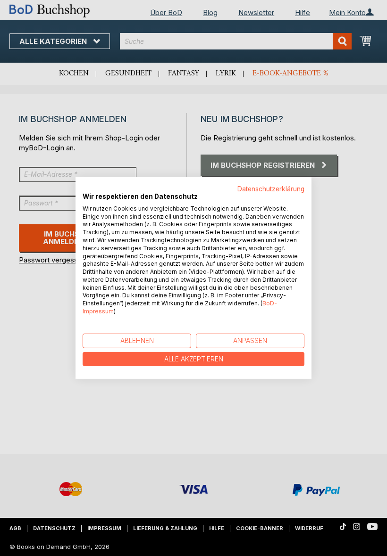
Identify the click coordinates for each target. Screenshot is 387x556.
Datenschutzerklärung (270, 189)
